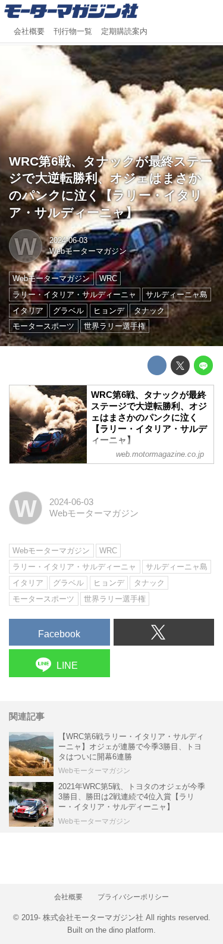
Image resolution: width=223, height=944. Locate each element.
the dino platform (124, 930)
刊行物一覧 (73, 31)
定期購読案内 (124, 31)
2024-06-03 (68, 240)
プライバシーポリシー (133, 897)
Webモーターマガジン (88, 251)
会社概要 (29, 31)
